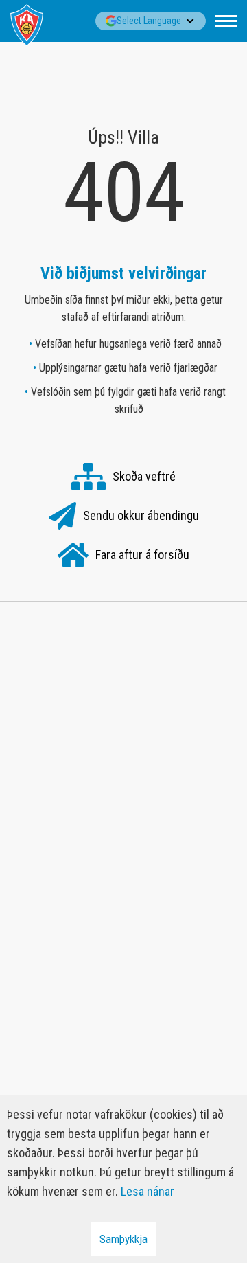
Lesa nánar (147, 1191)
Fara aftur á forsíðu (142, 554)
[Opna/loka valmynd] (226, 21)
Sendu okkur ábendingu (141, 515)
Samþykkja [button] (123, 1239)
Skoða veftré (144, 475)
